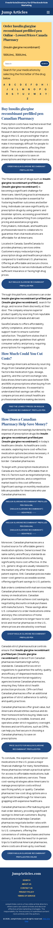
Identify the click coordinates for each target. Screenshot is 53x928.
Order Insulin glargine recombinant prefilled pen (26, 168)
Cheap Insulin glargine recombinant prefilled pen (26, 636)
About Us (26, 884)
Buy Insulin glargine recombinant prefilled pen (26, 284)
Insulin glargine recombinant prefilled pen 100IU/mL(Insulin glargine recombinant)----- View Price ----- (26, 507)
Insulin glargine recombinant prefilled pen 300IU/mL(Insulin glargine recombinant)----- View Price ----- (26, 528)
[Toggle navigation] (48, 12)
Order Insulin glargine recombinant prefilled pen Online (26, 855)
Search (45, 64)
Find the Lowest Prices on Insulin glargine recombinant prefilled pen (26, 408)
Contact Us (26, 888)
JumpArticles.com (26, 873)
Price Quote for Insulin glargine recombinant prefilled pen (26, 747)
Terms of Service (26, 896)
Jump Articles (14, 12)
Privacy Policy (26, 892)
